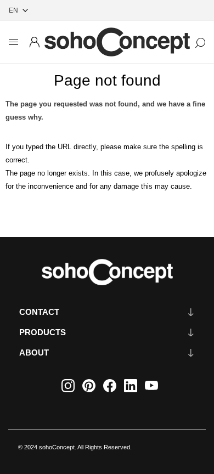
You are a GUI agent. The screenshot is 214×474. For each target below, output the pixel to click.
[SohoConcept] (107, 272)
